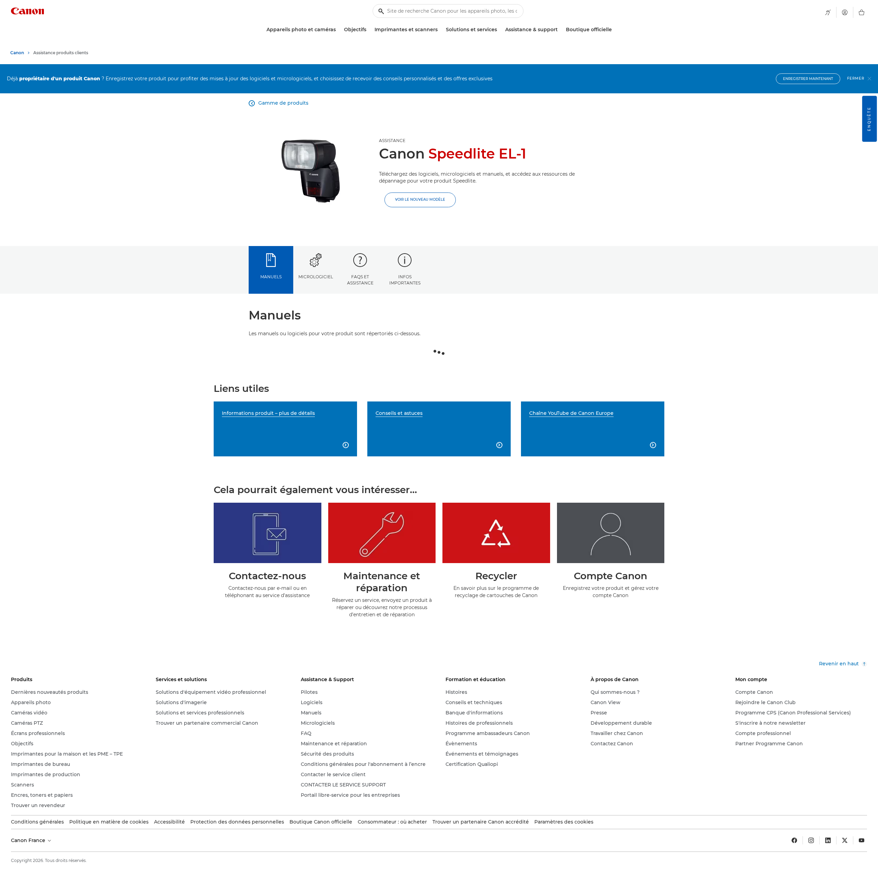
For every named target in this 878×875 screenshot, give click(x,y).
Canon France (29, 840)
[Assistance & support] (560, 29)
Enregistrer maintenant (808, 79)
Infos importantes (404, 279)
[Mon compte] (844, 12)
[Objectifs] (369, 29)
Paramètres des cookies (563, 822)
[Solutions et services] (499, 29)
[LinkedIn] (828, 840)
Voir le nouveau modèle (420, 199)
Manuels (271, 276)
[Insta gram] (811, 840)
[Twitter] (844, 840)
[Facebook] (794, 840)
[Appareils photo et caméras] (338, 29)
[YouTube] (861, 840)
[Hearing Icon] (827, 12)
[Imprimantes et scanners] (440, 29)
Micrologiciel (315, 276)
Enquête (869, 118)
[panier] (861, 12)
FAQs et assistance (360, 279)
